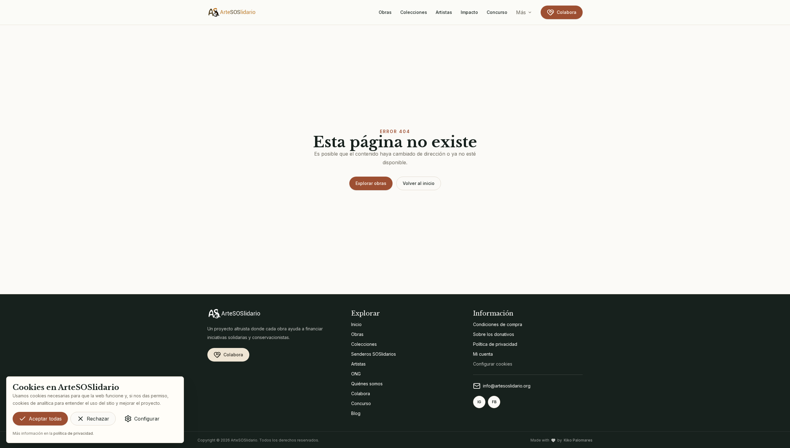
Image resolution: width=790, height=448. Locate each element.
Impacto (469, 12)
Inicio (356, 324)
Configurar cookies (492, 363)
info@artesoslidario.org (506, 385)
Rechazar (98, 419)
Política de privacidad (495, 344)
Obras (385, 12)
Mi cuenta (483, 354)
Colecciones (413, 12)
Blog (355, 413)
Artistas (444, 12)
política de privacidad (73, 433)
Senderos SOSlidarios (373, 354)
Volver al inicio (418, 183)
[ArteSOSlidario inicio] (232, 12)
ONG (356, 373)
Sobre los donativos (493, 334)
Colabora (566, 12)
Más (521, 12)
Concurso (497, 12)
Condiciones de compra (497, 324)
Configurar (147, 419)
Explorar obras (371, 183)
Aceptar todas (45, 419)
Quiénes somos (367, 383)
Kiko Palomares (578, 440)
